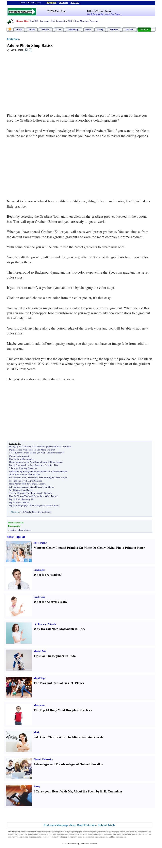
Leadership (39, 597)
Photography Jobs (17, 462)
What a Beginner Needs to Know (44, 505)
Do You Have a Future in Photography (44, 462)
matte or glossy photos (20, 530)
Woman (144, 29)
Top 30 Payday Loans (39, 21)
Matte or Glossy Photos (49, 547)
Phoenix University (43, 759)
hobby (49, 837)
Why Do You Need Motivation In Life (59, 629)
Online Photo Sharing (19, 456)
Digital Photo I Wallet (19, 502)
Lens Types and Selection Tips (44, 465)
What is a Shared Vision (50, 601)
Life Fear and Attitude (45, 624)
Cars (59, 29)
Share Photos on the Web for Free (24, 474)
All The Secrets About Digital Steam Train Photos (31, 487)
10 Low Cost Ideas (62, 446)
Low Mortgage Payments (86, 21)
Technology (73, 29)
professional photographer (28, 834)
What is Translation (47, 574)
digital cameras (62, 834)
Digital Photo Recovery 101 (22, 499)
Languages (39, 569)
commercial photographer (95, 837)
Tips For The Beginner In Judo (55, 656)
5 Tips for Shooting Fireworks (23, 468)
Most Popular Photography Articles (35, 512)
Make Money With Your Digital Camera (27, 484)
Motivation (39, 705)
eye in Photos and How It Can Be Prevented (47, 471)
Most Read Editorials (83, 825)
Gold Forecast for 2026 (61, 21)
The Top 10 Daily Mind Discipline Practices (63, 710)
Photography (40, 542)
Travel (19, 29)
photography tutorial (117, 832)
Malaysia (75, 2)
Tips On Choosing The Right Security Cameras (30, 493)
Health (31, 29)
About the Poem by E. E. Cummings (97, 791)
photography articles (101, 832)
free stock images (141, 832)
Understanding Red (18, 471)
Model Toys (39, 678)
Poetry (37, 786)
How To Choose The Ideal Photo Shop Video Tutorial (33, 496)
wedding (18, 837)
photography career (75, 837)
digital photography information (79, 832)
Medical (45, 29)
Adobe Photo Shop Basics (30, 45)
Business (114, 29)
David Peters (17, 50)
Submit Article (106, 825)
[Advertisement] (39, 83)
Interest (129, 29)
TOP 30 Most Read (56, 11)
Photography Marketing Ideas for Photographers (31, 446)
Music (37, 732)
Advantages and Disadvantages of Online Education (68, 764)
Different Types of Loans (99, 11)
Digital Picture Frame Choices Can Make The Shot (32, 450)
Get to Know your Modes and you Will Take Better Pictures (36, 452)
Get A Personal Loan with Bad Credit (104, 14)
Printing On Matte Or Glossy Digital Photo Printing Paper (106, 547)
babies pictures (145, 834)
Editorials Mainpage (56, 825)
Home (88, 29)
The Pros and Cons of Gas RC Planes (59, 683)
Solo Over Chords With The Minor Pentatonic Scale (68, 737)
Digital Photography (18, 465)
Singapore (51, 2)
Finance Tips (22, 21)
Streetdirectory (73, 844)
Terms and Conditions (88, 844)
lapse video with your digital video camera (47, 477)
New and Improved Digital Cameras (25, 481)
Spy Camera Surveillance (20, 490)
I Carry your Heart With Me (53, 791)
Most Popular (16, 536)
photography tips (94, 834)
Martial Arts (40, 651)
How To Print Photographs (21, 459)
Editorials (13, 39)
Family (100, 29)
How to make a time (18, 477)
